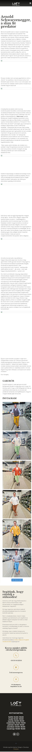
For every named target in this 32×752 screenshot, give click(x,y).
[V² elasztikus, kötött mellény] (17, 416)
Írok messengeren (16, 672)
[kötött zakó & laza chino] (17, 475)
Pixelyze (16, 749)
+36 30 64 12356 (16, 660)
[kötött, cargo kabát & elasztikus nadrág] (17, 504)
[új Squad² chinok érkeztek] (17, 563)
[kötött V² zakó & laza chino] (17, 445)
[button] (16, 743)
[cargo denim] (17, 533)
